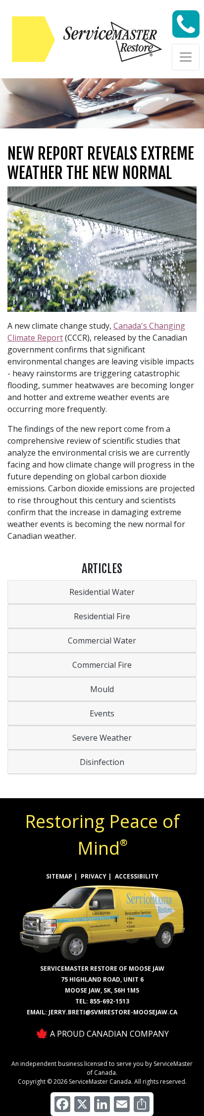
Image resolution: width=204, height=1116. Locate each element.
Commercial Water (102, 640)
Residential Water (102, 592)
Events (102, 713)
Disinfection (102, 762)
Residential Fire (102, 616)
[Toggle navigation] (186, 57)
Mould (102, 689)
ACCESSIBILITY (136, 876)
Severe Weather (102, 737)
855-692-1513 (109, 1001)
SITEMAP (59, 876)
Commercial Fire (102, 664)
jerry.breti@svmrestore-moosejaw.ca (113, 1012)
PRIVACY (93, 876)
